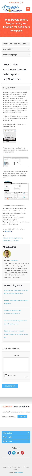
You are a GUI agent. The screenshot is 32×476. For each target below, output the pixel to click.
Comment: (16, 355)
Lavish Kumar (14, 260)
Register (11, 2)
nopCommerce (19, 472)
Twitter (14, 453)
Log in (17, 2)
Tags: (4, 235)
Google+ (22, 453)
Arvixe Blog (8, 231)
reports (16, 240)
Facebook (9, 453)
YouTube (18, 453)
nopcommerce (18, 238)
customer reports (8, 238)
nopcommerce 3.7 (8, 240)
